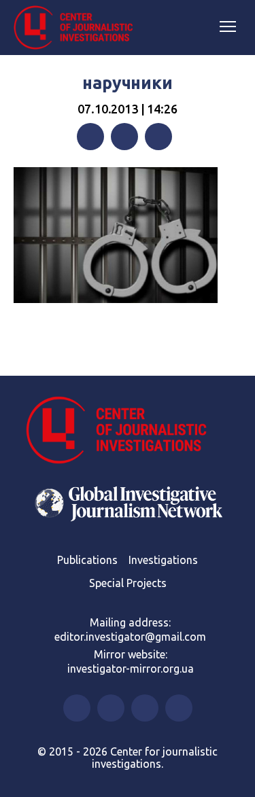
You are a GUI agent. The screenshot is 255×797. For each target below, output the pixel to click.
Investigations (163, 560)
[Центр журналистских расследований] (78, 27)
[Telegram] (158, 136)
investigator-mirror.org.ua (130, 668)
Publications (87, 560)
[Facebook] (90, 136)
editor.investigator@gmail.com (130, 637)
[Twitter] (124, 136)
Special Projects (128, 583)
